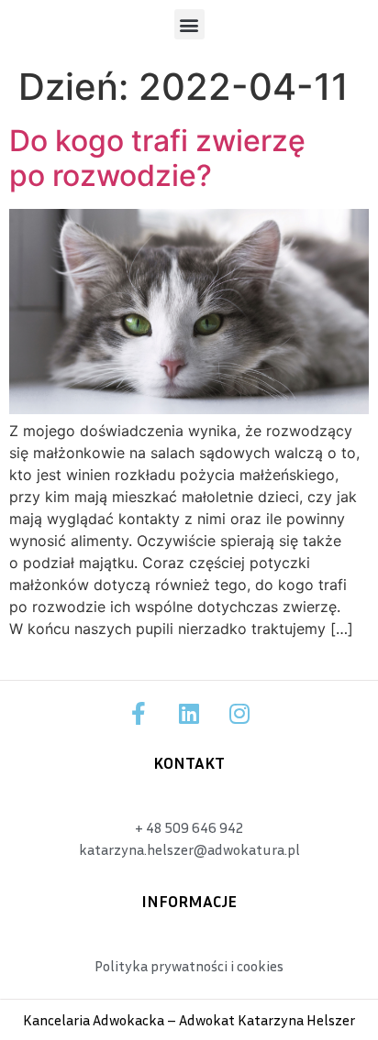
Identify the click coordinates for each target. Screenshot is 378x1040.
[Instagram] (239, 713)
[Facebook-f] (138, 713)
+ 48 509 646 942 (189, 827)
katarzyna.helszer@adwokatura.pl (189, 849)
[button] (189, 24)
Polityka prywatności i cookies (189, 966)
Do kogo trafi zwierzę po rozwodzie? (157, 158)
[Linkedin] (189, 713)
